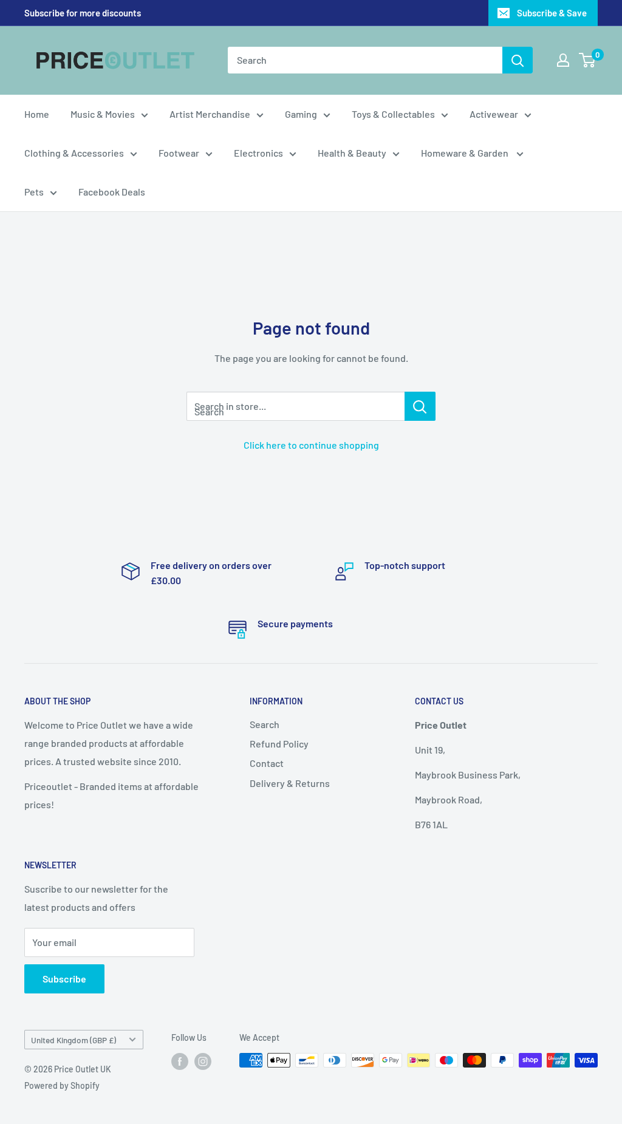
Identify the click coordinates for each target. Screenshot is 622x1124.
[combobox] (365, 60)
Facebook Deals (111, 191)
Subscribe (64, 978)
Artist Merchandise (209, 114)
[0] (587, 60)
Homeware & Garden (465, 152)
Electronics (258, 152)
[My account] (563, 60)
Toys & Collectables (393, 114)
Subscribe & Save (552, 12)
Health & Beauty (352, 152)
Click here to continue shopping (311, 445)
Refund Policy (279, 743)
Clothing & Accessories (74, 152)
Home (36, 114)
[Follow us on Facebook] (179, 1061)
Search (264, 724)
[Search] (517, 60)
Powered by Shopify (62, 1085)
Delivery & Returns (290, 783)
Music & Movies (102, 114)
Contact (267, 763)
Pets (34, 191)
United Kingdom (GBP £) (73, 1040)
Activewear (494, 114)
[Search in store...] (420, 406)
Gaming (301, 114)
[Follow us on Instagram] (202, 1061)
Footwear (179, 152)
